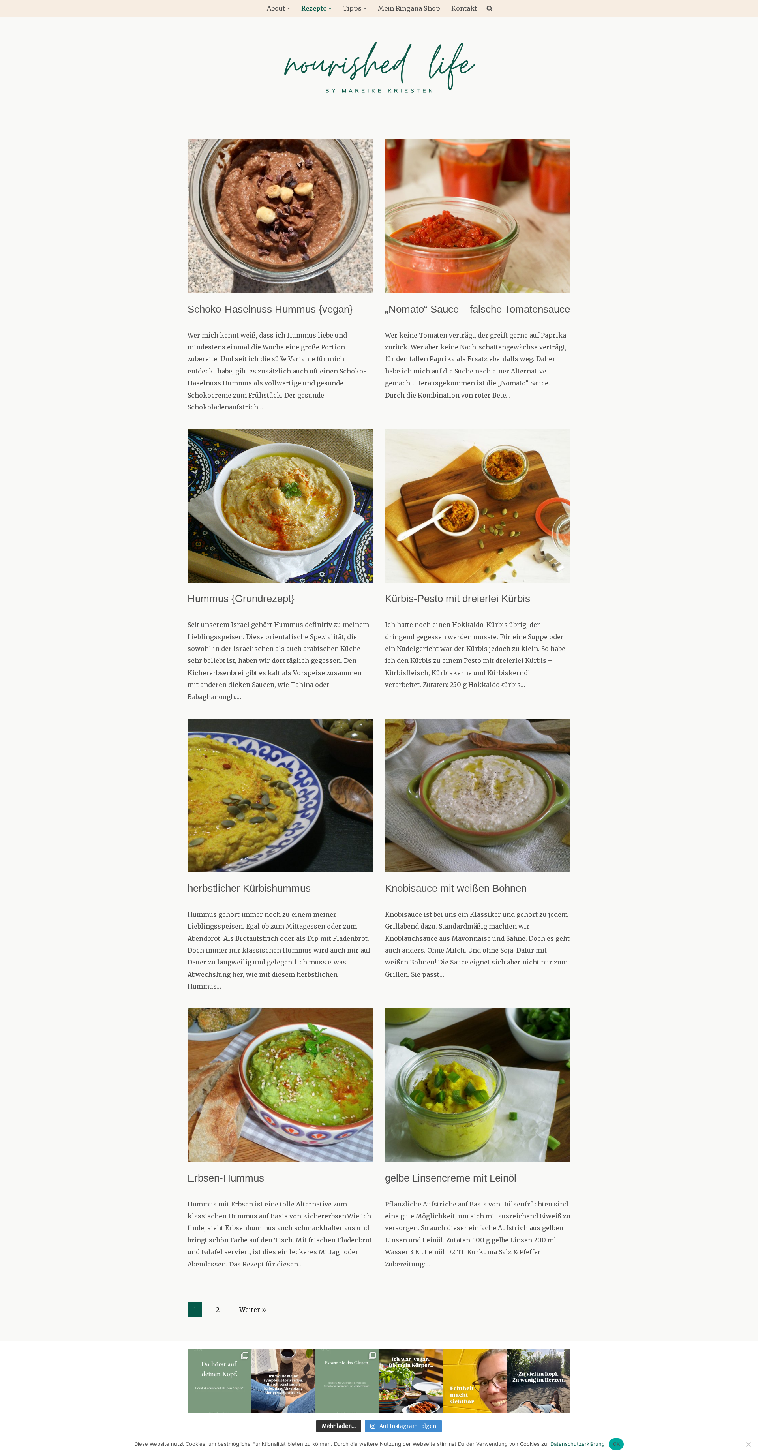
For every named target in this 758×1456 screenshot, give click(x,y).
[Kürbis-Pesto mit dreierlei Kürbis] (477, 506)
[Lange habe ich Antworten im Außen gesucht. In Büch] (219, 1381)
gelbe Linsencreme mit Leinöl (450, 1178)
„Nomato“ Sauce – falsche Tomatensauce (477, 309)
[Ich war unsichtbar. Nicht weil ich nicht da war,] (475, 1381)
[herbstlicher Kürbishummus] (280, 795)
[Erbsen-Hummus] (280, 1085)
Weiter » (252, 1309)
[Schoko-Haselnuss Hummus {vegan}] (280, 216)
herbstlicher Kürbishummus (249, 888)
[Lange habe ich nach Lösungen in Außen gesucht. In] (283, 1381)
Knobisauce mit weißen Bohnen (456, 888)
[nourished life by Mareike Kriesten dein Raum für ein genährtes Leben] (379, 66)
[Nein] (748, 1444)
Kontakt (464, 8)
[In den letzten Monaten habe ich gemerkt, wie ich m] (538, 1381)
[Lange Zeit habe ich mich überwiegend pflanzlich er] (411, 1381)
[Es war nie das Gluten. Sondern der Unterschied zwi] (347, 1381)
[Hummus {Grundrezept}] (280, 506)
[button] (288, 8)
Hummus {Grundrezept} (241, 598)
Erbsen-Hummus (226, 1178)
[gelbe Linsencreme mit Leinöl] (477, 1085)
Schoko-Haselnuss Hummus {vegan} (270, 309)
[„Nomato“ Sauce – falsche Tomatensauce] (477, 216)
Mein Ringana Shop (409, 8)
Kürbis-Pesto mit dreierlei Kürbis (457, 598)
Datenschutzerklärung (577, 1444)
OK (616, 1444)
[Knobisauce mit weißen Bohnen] (477, 795)
